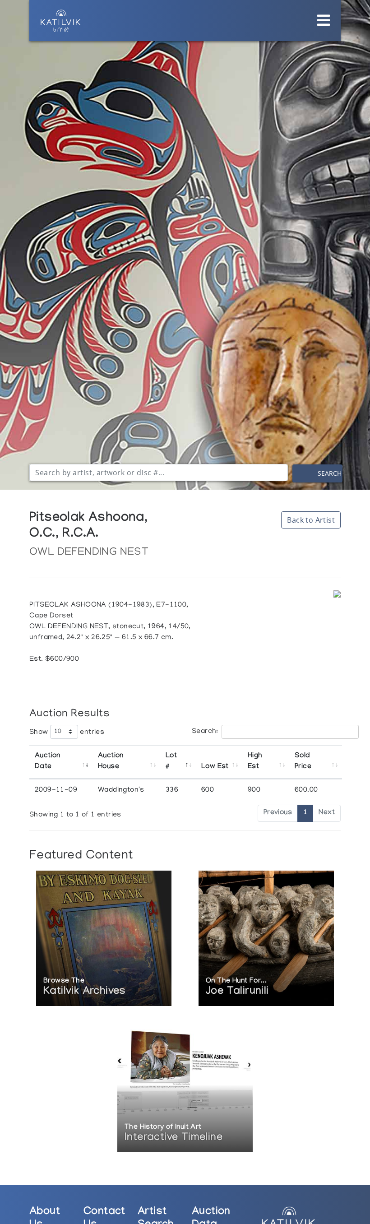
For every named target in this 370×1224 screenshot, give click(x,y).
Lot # (171, 761)
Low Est (215, 767)
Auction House (111, 761)
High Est (255, 761)
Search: (205, 732)
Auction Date (47, 761)
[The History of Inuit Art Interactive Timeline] (185, 1085)
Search (330, 473)
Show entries (66, 732)
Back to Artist (311, 520)
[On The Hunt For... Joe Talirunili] (266, 939)
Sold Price (303, 761)
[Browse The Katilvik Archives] (103, 939)
